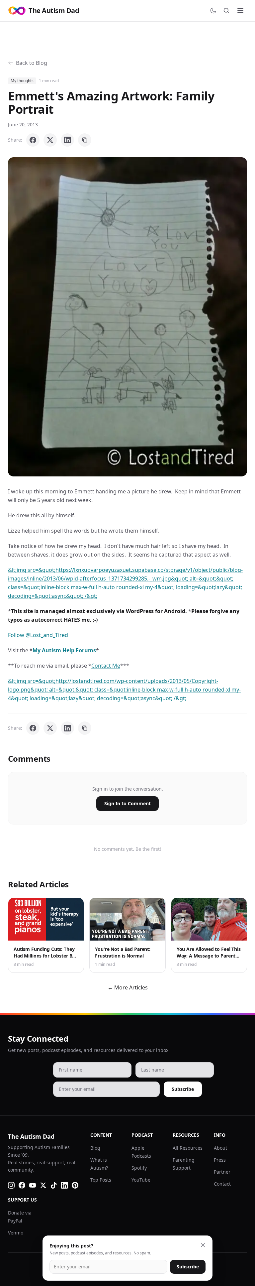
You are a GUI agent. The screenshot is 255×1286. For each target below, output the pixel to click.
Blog (95, 1148)
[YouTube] (32, 1185)
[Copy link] (84, 140)
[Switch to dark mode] (213, 11)
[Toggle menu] (240, 10)
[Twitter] (43, 1185)
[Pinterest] (75, 1185)
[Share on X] (50, 140)
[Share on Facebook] (33, 140)
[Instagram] (11, 1185)
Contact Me (105, 665)
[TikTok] (53, 1185)
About (220, 1148)
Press (220, 1160)
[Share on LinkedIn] (67, 140)
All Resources (188, 1148)
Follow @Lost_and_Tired (38, 635)
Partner (222, 1172)
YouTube (140, 1180)
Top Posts (100, 1180)
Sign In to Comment (127, 803)
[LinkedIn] (64, 1185)
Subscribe (183, 1089)
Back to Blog (31, 62)
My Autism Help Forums (64, 650)
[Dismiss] (203, 1245)
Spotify (139, 1168)
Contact (222, 1184)
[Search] (226, 11)
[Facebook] (22, 1185)
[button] (127, 316)
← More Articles (128, 987)
